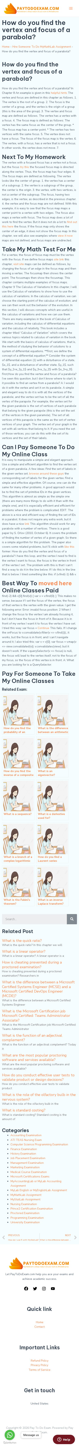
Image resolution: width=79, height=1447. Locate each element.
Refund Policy (39, 1361)
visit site (18, 264)
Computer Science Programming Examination (39, 1144)
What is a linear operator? (23, 951)
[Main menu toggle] (71, 8)
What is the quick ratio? (22, 940)
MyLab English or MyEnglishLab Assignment (39, 1190)
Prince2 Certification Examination (32, 1209)
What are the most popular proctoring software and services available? (34, 1057)
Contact (39, 1327)
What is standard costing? (23, 1110)
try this (24, 167)
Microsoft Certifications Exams (30, 1176)
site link (59, 259)
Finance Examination (24, 1149)
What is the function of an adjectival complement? (32, 1037)
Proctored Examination (25, 1213)
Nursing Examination (24, 1204)
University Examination (25, 1222)
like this (69, 547)
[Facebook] (26, 1289)
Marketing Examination (25, 1167)
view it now (65, 236)
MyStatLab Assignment (25, 1199)
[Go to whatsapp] (10, 1435)
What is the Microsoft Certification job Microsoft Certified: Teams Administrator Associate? (36, 1016)
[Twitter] (35, 1289)
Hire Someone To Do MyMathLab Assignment (41, 47)
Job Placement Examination (28, 1158)
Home (6, 47)
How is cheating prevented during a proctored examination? (32, 964)
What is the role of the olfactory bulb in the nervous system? (39, 1097)
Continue (43, 628)
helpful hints (59, 93)
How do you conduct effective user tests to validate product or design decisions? (38, 1077)
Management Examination (27, 1163)
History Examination (23, 1154)
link (27, 524)
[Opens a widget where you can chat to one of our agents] (64, 1440)
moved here (55, 583)
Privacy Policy (39, 1365)
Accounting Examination (26, 1135)
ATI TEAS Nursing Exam (26, 1140)
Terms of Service (39, 1370)
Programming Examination (27, 1218)
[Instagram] (44, 1289)
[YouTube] (53, 1289)
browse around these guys (46, 474)
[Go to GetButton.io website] (9, 1442)
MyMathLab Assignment (26, 1195)
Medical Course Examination (29, 1172)
